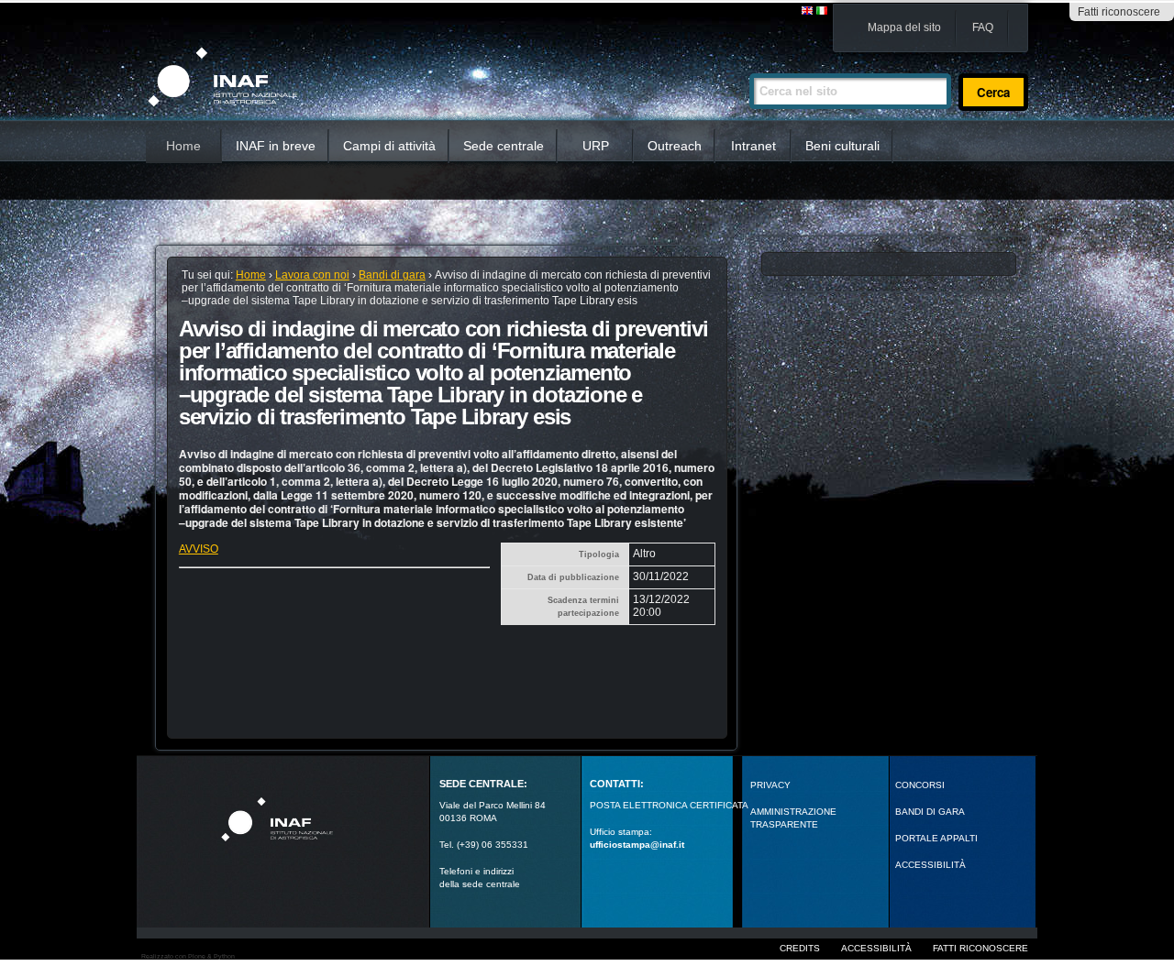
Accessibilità (876, 948)
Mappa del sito (904, 27)
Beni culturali (842, 145)
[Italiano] (821, 11)
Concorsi (920, 785)
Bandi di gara (392, 275)
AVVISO (198, 549)
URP (595, 145)
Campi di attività (389, 145)
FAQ (982, 27)
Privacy (770, 785)
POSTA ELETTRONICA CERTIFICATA (669, 805)
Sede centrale (503, 145)
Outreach (675, 145)
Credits (800, 948)
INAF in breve (276, 145)
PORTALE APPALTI (936, 838)
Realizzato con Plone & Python (188, 956)
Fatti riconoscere (1119, 11)
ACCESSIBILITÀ (930, 865)
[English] (808, 11)
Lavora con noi (312, 275)
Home (183, 145)
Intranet (753, 145)
